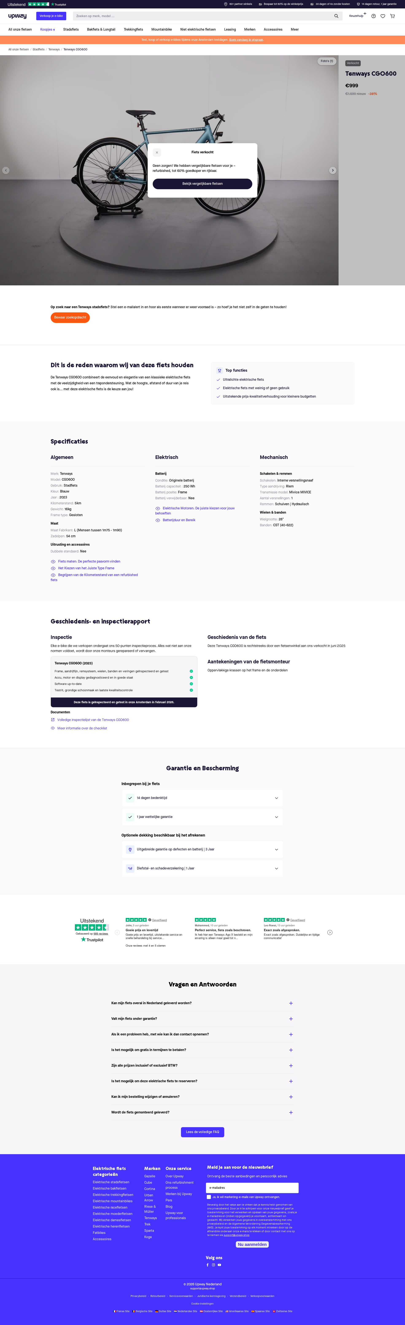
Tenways (54, 49)
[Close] (206, 3)
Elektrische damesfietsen (112, 1220)
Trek (147, 1224)
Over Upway (175, 1176)
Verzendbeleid (238, 1296)
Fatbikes (99, 1233)
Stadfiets (39, 49)
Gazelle (149, 1176)
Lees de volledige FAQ (202, 1132)
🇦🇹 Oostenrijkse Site (211, 1311)
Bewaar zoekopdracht (70, 317)
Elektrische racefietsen (110, 1207)
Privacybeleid (138, 1296)
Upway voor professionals (176, 1216)
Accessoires (102, 1239)
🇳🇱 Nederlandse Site (185, 1311)
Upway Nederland (208, 1284)
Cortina (149, 1189)
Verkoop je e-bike (51, 16)
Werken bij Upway (179, 1194)
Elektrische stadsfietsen (111, 1182)
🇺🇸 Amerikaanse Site (237, 1311)
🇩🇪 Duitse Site (163, 1311)
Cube (148, 1183)
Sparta (149, 1231)
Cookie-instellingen (202, 1304)
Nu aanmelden (252, 1244)
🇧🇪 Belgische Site (142, 1311)
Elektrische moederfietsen (112, 1214)
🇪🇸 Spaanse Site (260, 1311)
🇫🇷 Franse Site (121, 1311)
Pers (169, 1200)
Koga (148, 1237)
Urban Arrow (148, 1198)
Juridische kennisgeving (211, 1296)
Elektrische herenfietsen (111, 1226)
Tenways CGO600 (75, 49)
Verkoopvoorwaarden (262, 1296)
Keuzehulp (356, 16)
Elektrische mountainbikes (112, 1201)
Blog (169, 1207)
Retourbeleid (157, 1296)
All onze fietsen (18, 49)
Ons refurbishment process (180, 1185)
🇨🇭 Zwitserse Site (282, 1311)
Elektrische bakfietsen (109, 1188)
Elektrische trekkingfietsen (113, 1195)
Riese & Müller (150, 1209)
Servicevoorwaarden (181, 1296)
